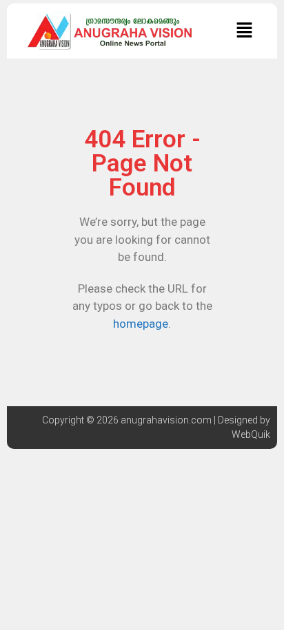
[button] (244, 30)
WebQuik (251, 434)
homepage (140, 323)
